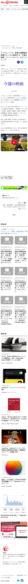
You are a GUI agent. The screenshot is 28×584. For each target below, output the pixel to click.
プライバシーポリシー (8, 575)
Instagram (16, 5)
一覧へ (14, 215)
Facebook (5, 5)
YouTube (22, 5)
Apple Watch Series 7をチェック (10, 197)
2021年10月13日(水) (5, 46)
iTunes (7, 9)
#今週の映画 (19, 47)
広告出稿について (22, 575)
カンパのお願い (6, 577)
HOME (2, 9)
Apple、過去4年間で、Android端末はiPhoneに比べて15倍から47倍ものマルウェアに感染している (14, 206)
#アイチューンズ (7, 47)
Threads (10, 5)
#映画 (13, 47)
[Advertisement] (14, 26)
